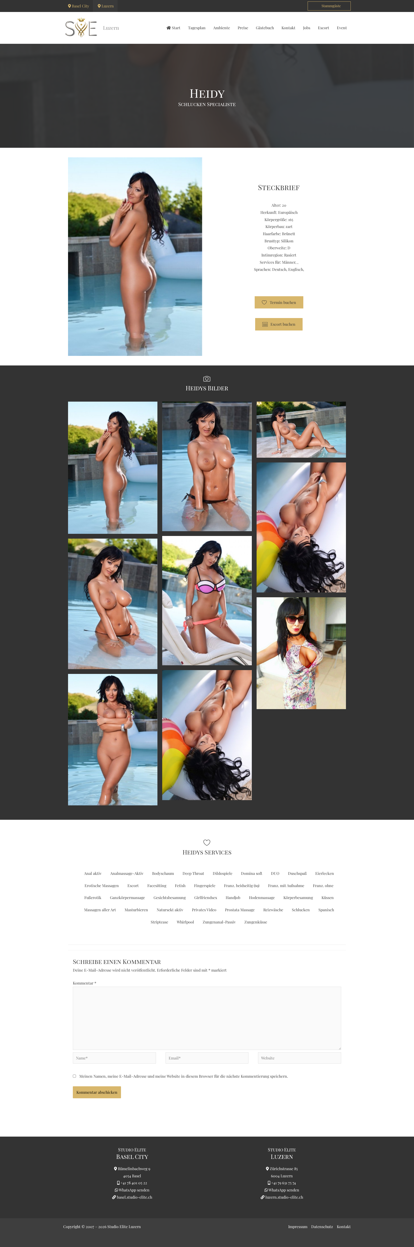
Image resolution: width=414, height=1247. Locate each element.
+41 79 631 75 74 (283, 1182)
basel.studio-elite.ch (134, 1197)
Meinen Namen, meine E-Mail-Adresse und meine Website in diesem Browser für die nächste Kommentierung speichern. (183, 1076)
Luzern (108, 5)
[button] (329, 6)
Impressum (297, 1226)
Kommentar (84, 982)
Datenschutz (322, 1226)
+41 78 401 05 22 (134, 1182)
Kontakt (344, 1226)
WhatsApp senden (134, 1189)
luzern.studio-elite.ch (283, 1197)
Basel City (80, 5)
